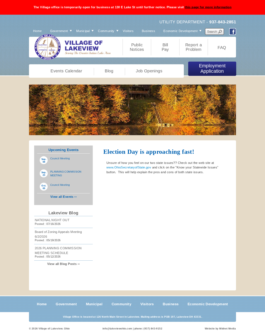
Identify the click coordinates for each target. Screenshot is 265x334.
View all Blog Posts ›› (63, 264)
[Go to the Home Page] (56, 54)
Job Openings (149, 71)
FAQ (222, 47)
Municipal (83, 31)
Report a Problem (193, 47)
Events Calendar (66, 71)
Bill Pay (165, 47)
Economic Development (180, 31)
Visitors (128, 31)
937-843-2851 (222, 22)
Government (59, 31)
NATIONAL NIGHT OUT (52, 220)
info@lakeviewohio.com (117, 328)
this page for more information (208, 7)
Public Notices (137, 47)
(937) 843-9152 (152, 328)
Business (148, 31)
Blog (109, 71)
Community (106, 31)
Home (37, 31)
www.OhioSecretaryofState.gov (128, 167)
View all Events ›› (63, 196)
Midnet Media (227, 328)
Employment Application (212, 68)
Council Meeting (60, 158)
